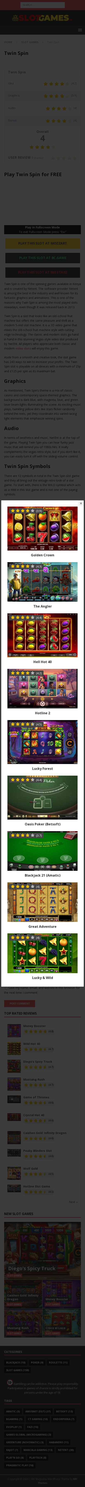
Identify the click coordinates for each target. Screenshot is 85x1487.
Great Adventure (42, 926)
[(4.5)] (42, 762)
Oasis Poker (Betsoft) (42, 824)
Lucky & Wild (42, 977)
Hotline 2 (42, 713)
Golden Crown (42, 555)
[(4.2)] (42, 706)
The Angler (42, 606)
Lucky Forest (42, 768)
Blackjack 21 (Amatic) (42, 875)
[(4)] (42, 919)
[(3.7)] (42, 868)
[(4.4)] (42, 655)
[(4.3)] (42, 599)
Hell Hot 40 (42, 662)
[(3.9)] (42, 548)
